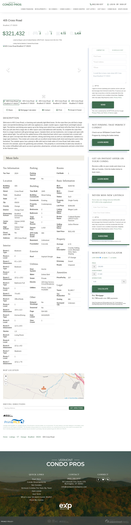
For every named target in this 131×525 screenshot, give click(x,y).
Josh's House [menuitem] (123, 9)
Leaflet (66, 398)
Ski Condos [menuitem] (53, 9)
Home (5, 437)
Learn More (103, 142)
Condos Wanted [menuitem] (79, 9)
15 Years (113, 258)
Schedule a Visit (117, 50)
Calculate (103, 289)
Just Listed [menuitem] (90, 9)
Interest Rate (97, 278)
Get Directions (76, 408)
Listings (12, 437)
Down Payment (97, 270)
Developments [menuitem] (40, 9)
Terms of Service (109, 113)
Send (103, 105)
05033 (38, 437)
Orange (23, 437)
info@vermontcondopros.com (74, 487)
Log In (112, 4)
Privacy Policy (117, 97)
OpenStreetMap (73, 398)
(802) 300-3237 (97, 4)
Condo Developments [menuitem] (36, 482)
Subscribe (103, 236)
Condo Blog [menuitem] (112, 9)
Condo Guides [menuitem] (65, 9)
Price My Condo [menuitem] (36, 500)
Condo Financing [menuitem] (27, 9)
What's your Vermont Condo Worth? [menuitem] (36, 497)
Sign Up (123, 4)
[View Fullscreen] (5, 383)
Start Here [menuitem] (36, 479)
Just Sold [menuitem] (101, 9)
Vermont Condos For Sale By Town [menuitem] (36, 488)
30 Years (104, 258)
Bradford (31, 437)
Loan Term (95, 257)
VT (18, 437)
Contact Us (100, 50)
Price (94, 263)
